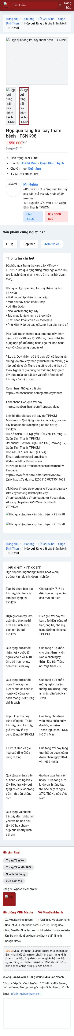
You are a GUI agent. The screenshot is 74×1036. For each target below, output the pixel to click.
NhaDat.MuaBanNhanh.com (19, 925)
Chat (30, 216)
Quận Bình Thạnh (52, 163)
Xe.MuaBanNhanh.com (18, 919)
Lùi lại (10, 244)
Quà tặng (28, 19)
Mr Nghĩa (30, 184)
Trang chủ (12, 19)
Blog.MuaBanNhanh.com (19, 930)
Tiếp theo (29, 244)
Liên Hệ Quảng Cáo (50, 925)
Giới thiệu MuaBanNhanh (54, 919)
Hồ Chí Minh (46, 19)
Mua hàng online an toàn (54, 930)
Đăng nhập (67, 5)
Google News (12, 940)
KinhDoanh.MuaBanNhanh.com (19, 935)
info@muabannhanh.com (26, 993)
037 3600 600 (54, 216)
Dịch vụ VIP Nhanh (50, 935)
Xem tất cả (52, 244)
